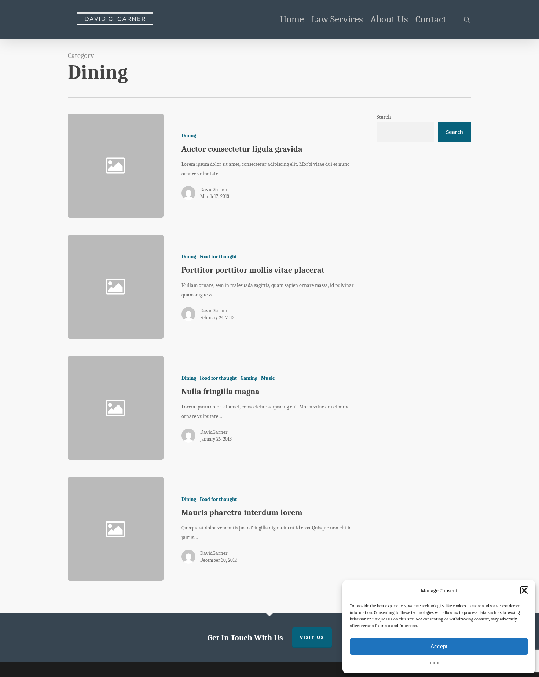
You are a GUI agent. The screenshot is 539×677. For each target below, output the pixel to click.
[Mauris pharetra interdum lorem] (260, 529)
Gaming (249, 378)
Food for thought (218, 257)
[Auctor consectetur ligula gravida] (260, 166)
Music (268, 378)
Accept (438, 646)
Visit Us (312, 637)
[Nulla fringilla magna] (260, 408)
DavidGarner (214, 189)
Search (384, 117)
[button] (524, 590)
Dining (189, 135)
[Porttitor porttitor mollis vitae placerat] (260, 287)
